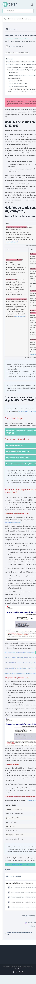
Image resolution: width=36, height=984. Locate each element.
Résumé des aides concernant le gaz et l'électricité (20, 67)
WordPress (18, 968)
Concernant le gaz (12, 72)
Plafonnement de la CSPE (15, 81)
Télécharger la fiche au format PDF (20, 864)
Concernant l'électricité (14, 78)
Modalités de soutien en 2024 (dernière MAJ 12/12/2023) (21, 61)
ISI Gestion (19, 39)
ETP (18, 284)
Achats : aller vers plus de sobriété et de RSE (19, 933)
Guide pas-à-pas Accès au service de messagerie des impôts (19, 652)
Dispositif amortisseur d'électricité (18, 86)
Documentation (10, 39)
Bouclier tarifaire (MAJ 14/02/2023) (18, 83)
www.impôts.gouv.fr (12, 242)
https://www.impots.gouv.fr (13, 522)
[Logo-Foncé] (10, 2)
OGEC (14, 232)
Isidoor (13, 966)
